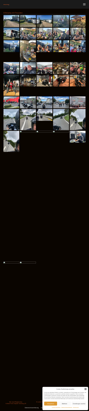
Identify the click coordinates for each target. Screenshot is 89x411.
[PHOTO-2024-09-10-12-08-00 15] (61, 21)
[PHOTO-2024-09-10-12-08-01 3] (44, 46)
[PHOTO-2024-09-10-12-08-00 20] (61, 33)
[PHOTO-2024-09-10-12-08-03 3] (44, 195)
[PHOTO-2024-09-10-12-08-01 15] (77, 80)
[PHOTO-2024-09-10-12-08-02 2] (28, 102)
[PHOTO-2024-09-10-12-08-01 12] (28, 80)
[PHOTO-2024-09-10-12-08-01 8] (44, 68)
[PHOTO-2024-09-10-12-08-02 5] (77, 102)
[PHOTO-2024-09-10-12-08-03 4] (61, 195)
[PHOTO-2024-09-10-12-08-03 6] (11, 326)
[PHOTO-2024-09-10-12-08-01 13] (44, 80)
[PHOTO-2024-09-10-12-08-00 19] (44, 33)
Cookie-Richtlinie (56, 407)
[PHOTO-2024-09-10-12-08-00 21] (77, 33)
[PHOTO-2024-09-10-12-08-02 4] (61, 102)
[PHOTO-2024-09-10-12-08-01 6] (11, 68)
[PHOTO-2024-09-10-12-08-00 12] (11, 21)
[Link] (6, 4)
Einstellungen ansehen (79, 403)
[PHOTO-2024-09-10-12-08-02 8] (44, 115)
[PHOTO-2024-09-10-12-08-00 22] (11, 46)
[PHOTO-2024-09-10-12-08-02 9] (61, 119)
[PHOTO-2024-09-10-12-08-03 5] (77, 136)
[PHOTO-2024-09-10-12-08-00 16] (77, 21)
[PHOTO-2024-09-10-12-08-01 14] (61, 80)
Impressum (76, 407)
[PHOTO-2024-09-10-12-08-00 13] (28, 21)
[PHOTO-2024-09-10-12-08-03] (11, 141)
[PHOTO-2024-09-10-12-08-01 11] (11, 85)
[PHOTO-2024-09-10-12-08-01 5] (77, 46)
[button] (85, 389)
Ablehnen (64, 403)
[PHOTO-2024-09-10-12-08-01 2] (28, 51)
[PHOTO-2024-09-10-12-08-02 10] (77, 119)
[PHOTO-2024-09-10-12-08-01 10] (77, 68)
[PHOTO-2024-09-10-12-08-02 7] (28, 119)
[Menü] (84, 4)
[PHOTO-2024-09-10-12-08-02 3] (44, 102)
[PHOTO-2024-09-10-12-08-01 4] (61, 46)
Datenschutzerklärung (66, 407)
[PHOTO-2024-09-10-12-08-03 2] (28, 195)
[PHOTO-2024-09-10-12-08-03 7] (28, 326)
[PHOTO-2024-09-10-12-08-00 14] (44, 21)
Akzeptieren (50, 403)
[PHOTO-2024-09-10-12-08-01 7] (28, 68)
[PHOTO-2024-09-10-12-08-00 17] (11, 33)
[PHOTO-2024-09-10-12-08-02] (11, 102)
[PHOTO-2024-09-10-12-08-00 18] (28, 33)
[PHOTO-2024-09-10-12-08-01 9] (61, 68)
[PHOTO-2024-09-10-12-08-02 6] (11, 119)
